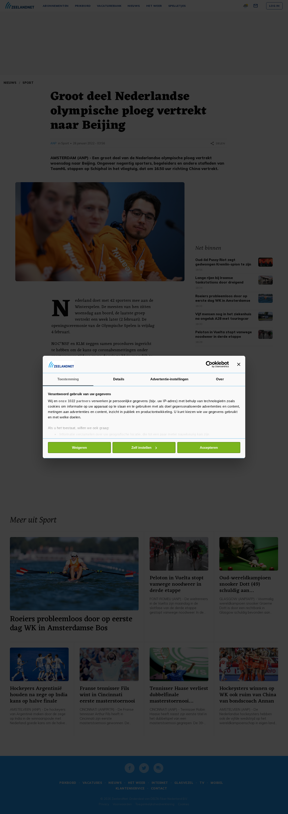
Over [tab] (220, 379)
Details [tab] (118, 379)
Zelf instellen (141, 447)
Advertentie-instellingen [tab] (169, 379)
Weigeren (79, 447)
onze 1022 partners (74, 401)
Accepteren (209, 447)
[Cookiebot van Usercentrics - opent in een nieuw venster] (209, 364)
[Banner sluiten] (238, 364)
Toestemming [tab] (68, 379)
